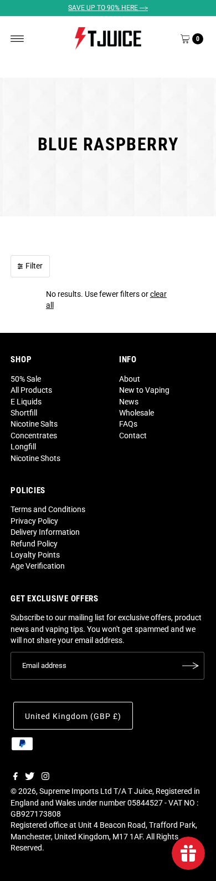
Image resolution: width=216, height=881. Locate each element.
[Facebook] (15, 777)
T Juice (140, 791)
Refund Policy (34, 543)
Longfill (23, 446)
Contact (133, 435)
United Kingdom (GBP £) (73, 716)
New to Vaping (144, 390)
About (129, 378)
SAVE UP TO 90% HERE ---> (108, 8)
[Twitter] (29, 777)
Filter (34, 265)
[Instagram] (45, 777)
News (128, 401)
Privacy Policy (34, 521)
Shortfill (24, 412)
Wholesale (136, 412)
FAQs (128, 423)
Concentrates (34, 435)
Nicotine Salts (34, 423)
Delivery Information (45, 532)
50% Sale (26, 378)
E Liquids (26, 401)
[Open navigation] (17, 39)
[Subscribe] (190, 666)
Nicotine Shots (35, 458)
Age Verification (38, 565)
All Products (31, 390)
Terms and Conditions (48, 509)
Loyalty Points (35, 554)
